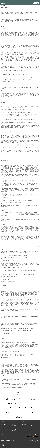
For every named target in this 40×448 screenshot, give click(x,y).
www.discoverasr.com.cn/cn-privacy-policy (19, 129)
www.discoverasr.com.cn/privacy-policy (7, 133)
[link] (2, 436)
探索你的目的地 (24, 424)
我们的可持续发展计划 (3, 424)
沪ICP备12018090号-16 (36, 441)
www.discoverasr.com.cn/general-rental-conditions (9, 214)
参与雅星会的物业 (14, 429)
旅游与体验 (23, 426)
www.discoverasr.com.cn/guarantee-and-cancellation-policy (10, 213)
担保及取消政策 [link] (12, 440)
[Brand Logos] (7, 399)
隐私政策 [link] (4, 440)
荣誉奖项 (2, 429)
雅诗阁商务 (13, 426)
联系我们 (32, 425)
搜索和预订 (36, 3)
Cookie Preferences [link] (8, 440)
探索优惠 (23, 425)
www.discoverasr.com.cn (17, 23)
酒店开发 (2, 425)
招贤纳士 (2, 426)
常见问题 (32, 424)
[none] (5, 423)
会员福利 (13, 424)
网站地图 (32, 426)
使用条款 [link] (2, 440)
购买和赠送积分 (14, 425)
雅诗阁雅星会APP (14, 430)
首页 (1, 5)
